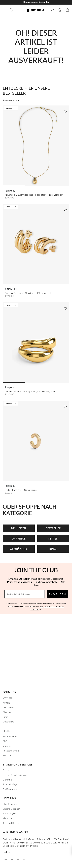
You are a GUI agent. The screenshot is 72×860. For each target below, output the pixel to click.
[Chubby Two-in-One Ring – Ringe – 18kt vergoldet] (36, 342)
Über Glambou (10, 803)
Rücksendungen (11, 750)
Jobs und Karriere (12, 823)
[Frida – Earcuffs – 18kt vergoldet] (36, 441)
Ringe (5, 716)
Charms (7, 712)
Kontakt (7, 755)
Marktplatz (8, 818)
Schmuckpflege (10, 784)
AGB (41, 606)
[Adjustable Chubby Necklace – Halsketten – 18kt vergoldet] (36, 145)
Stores (6, 770)
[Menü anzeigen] (4, 10)
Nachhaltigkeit (10, 813)
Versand (7, 745)
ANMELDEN (57, 594)
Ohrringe (7, 697)
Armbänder (8, 707)
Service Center (10, 736)
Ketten (6, 702)
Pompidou (10, 190)
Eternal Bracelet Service (15, 774)
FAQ (5, 741)
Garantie (7, 779)
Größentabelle (10, 789)
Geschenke (8, 721)
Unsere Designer (11, 808)
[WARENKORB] (67, 10)
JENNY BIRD (11, 289)
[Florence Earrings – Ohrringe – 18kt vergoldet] (36, 244)
